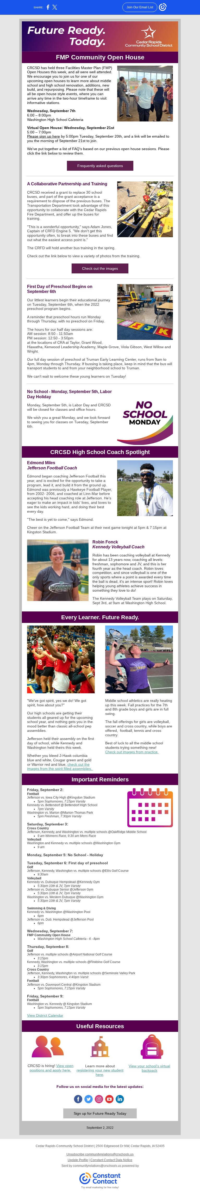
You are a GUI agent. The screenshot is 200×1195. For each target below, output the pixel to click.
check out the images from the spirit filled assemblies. (60, 766)
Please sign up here (43, 136)
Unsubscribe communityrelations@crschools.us (100, 1154)
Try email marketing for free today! (100, 1187)
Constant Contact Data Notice (111, 1160)
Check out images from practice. (132, 752)
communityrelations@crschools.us (97, 1166)
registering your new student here (100, 1072)
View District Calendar (45, 1015)
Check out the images (100, 268)
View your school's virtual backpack (149, 1068)
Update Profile (78, 1160)
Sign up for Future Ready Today (100, 1113)
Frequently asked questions (100, 166)
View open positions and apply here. (51, 1068)
